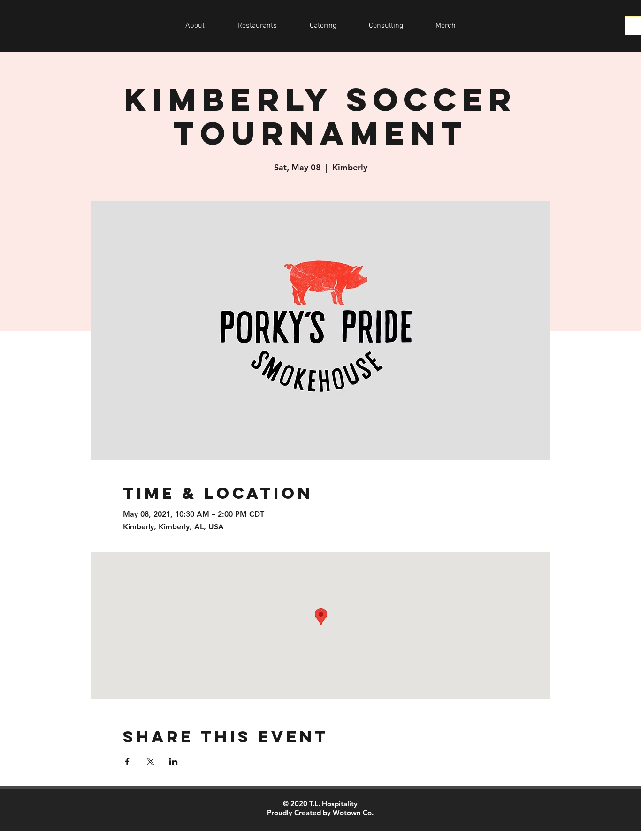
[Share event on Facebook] (127, 761)
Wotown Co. (353, 812)
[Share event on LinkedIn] (173, 761)
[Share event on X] (150, 761)
